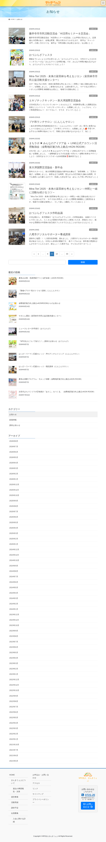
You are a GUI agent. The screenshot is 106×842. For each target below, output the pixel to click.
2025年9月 (13, 501)
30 (67, 254)
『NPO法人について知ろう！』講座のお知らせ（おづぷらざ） (44, 341)
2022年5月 (13, 717)
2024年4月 (13, 593)
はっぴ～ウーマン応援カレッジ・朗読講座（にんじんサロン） (44, 366)
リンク (35, 789)
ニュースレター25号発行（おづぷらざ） (35, 329)
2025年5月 (13, 522)
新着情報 (13, 420)
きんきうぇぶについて (18, 781)
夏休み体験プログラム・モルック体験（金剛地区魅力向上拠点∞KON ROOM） (51, 379)
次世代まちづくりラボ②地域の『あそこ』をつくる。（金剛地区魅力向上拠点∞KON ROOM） (57, 392)
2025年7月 (13, 511)
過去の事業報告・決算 (18, 790)
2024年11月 (14, 555)
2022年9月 (13, 696)
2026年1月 (13, 479)
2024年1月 (13, 609)
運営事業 (14, 797)
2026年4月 (13, 463)
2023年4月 (13, 658)
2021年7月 (13, 750)
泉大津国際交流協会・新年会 (46, 167)
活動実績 (14, 802)
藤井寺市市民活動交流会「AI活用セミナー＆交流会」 (60, 33)
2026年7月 (13, 446)
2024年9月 (13, 566)
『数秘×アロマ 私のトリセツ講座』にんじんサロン (39, 291)
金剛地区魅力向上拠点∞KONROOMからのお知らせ (39, 303)
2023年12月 (14, 614)
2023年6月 (13, 647)
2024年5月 (13, 587)
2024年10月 (14, 560)
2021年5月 (13, 761)
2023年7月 (13, 642)
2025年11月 (14, 490)
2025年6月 (13, 517)
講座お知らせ (14, 425)
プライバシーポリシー (41, 800)
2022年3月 (13, 728)
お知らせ (93, 29)
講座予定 (14, 808)
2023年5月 (13, 652)
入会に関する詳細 (19, 820)
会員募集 (14, 813)
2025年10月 (14, 495)
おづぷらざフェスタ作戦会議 (46, 213)
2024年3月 (13, 598)
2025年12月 (14, 484)
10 (57, 254)
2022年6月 (13, 712)
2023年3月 (13, 663)
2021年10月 (14, 745)
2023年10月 (14, 625)
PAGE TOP (101, 814)
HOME (12, 775)
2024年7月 (13, 576)
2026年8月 (13, 441)
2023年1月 (13, 674)
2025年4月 (13, 528)
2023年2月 (13, 669)
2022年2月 (13, 734)
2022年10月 (14, 690)
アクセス (36, 783)
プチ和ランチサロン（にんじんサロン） (52, 121)
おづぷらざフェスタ (40, 54)
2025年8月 (13, 506)
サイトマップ (38, 794)
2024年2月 (13, 604)
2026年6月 (13, 452)
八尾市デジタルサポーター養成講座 (49, 234)
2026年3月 (13, 468)
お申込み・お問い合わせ (41, 776)
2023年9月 (13, 631)
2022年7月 (13, 707)
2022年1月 (13, 739)
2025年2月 (13, 539)
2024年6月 (13, 582)
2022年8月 (13, 701)
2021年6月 (13, 755)
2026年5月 (13, 457)
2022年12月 (14, 679)
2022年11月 (14, 685)
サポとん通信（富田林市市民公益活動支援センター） (40, 316)
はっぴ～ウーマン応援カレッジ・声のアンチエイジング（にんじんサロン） (49, 354)
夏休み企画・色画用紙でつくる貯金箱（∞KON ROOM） (42, 278)
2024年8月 (13, 571)
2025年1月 (13, 544)
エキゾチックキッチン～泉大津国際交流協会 (55, 100)
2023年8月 (13, 636)
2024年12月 (14, 549)
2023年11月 (14, 620)
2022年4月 (13, 723)
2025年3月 (13, 533)
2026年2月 (13, 474)
